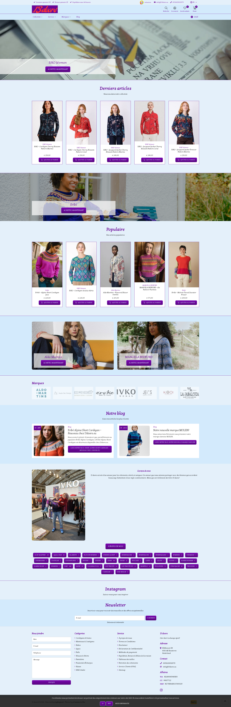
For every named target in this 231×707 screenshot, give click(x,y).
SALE (196, 17)
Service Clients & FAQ (127, 667)
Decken (86, 561)
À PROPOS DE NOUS (115, 546)
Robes (78, 645)
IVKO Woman (47, 144)
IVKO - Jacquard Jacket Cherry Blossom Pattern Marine (115, 151)
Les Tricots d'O (129, 566)
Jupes (78, 649)
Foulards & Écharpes (84, 663)
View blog (195, 420)
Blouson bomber (91, 555)
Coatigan (56, 561)
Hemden (55, 566)
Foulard (136, 561)
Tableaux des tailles (126, 659)
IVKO (67, 566)
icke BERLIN (122, 572)
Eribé (47, 290)
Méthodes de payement (127, 652)
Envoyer (51, 682)
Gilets (160, 561)
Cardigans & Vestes (83, 638)
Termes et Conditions (126, 642)
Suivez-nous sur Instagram (188, 596)
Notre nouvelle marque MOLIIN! (171, 430)
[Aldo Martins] (41, 393)
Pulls (78, 652)
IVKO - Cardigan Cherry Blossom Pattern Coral (81, 151)
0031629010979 (169, 663)
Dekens (99, 561)
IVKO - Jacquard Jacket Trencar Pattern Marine (183, 151)
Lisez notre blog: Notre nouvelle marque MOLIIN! (175, 442)
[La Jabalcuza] (189, 393)
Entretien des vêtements (128, 663)
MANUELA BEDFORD (149, 285)
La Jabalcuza (94, 566)
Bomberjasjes (162, 555)
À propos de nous (125, 638)
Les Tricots (111, 566)
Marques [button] (65, 17)
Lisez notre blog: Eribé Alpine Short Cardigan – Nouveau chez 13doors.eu (90, 449)
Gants (148, 561)
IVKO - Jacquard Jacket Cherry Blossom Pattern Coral (150, 148)
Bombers (177, 555)
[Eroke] (105, 393)
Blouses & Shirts (82, 656)
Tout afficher (193, 383)
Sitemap (121, 670)
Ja (102, 703)
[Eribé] (83, 393)
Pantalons (80, 659)
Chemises (191, 555)
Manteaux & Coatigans (85, 642)
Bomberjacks (145, 555)
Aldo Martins (115, 290)
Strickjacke (176, 566)
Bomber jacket (110, 555)
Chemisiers (41, 561)
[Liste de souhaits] (36, 160)
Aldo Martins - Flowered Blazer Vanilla (115, 294)
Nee (109, 703)
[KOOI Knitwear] (168, 393)
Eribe (111, 561)
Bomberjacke (128, 555)
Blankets (74, 555)
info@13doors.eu (169, 667)
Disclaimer (123, 645)
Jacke (79, 566)
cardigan (107, 572)
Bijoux (78, 667)
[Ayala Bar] (62, 393)
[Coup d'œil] (57, 105)
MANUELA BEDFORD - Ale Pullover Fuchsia (150, 289)
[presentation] (30, 134)
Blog (78, 17)
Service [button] (51, 17)
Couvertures (71, 561)
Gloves (172, 561)
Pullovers (160, 566)
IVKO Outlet (80, 670)
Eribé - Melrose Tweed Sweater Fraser (184, 294)
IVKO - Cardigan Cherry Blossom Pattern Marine (47, 148)
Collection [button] (37, 17)
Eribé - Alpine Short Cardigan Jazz (47, 294)
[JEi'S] (147, 393)
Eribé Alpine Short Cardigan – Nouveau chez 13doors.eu (84, 432)
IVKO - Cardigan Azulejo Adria (81, 291)
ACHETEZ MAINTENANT (74, 210)
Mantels (145, 566)
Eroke (123, 561)
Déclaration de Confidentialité (115, 622)
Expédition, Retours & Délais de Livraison (134, 656)
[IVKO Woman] (126, 393)
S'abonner (151, 618)
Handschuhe (40, 566)
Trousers (192, 566)
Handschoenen (188, 561)
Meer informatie (122, 703)
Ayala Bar (58, 555)
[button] (192, 2)
